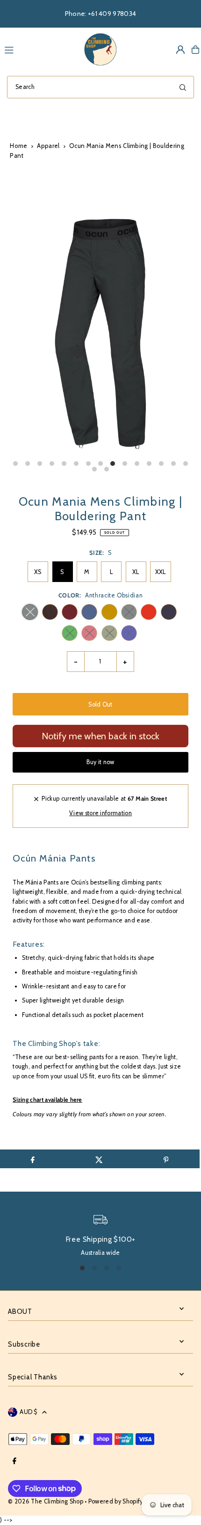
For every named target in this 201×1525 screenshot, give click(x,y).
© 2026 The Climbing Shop (45, 1501)
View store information (100, 813)
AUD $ (28, 1411)
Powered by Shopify (115, 1501)
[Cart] (195, 49)
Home (18, 145)
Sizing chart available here (47, 1099)
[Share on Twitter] (99, 1158)
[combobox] (100, 87)
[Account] (180, 49)
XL (135, 571)
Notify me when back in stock (100, 736)
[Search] (183, 87)
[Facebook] (14, 1462)
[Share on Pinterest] (165, 1158)
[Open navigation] (39, 49)
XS (38, 571)
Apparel (48, 145)
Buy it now (100, 762)
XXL (160, 571)
